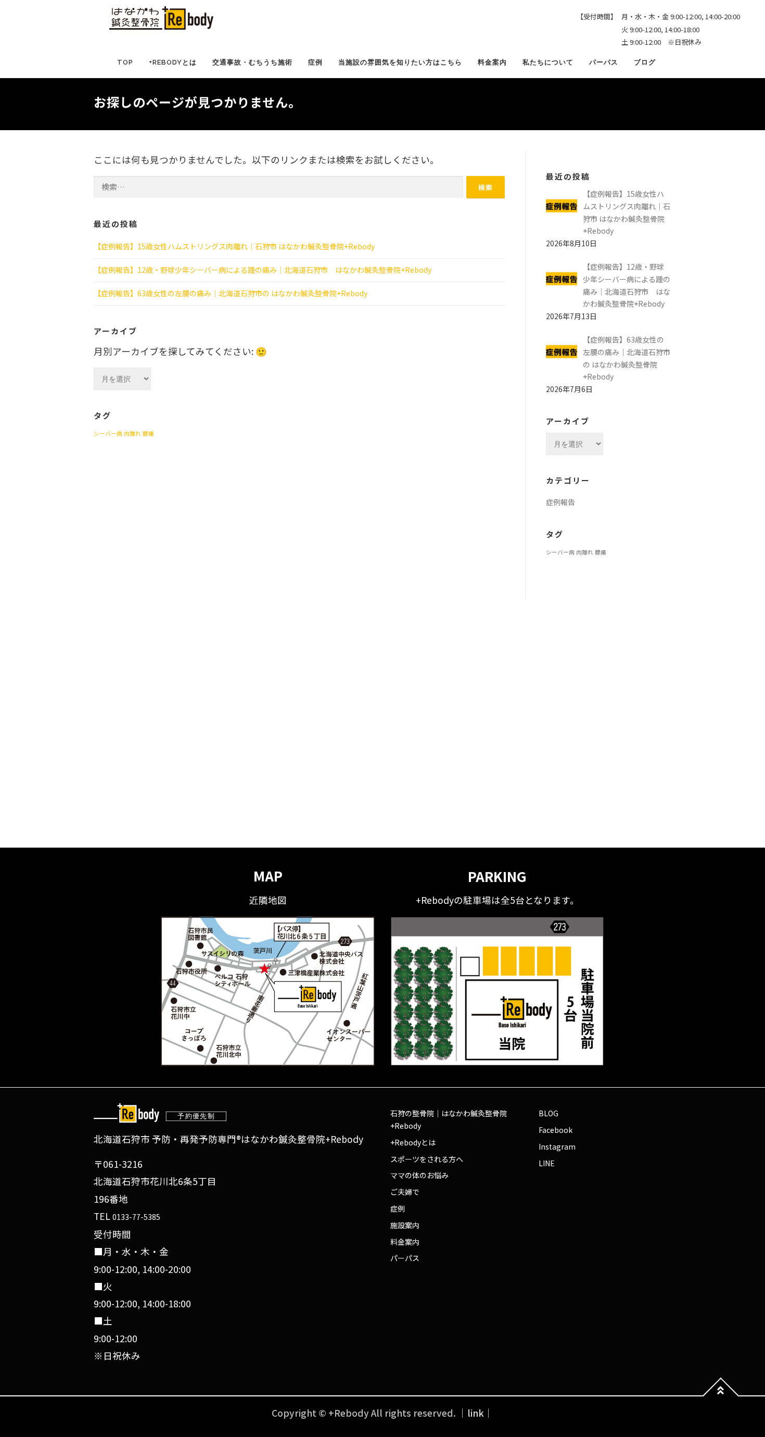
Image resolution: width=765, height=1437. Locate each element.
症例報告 (560, 502)
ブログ (645, 62)
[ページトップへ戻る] (721, 1396)
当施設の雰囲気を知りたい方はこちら (400, 62)
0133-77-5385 (136, 1217)
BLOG (548, 1113)
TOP (125, 62)
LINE (547, 1163)
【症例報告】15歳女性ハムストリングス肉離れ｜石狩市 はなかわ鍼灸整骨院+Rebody (234, 246)
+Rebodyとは (173, 62)
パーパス (603, 62)
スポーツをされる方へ (426, 1159)
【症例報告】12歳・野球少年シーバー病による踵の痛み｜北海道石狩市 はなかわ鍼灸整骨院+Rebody (262, 269)
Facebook (555, 1130)
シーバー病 (108, 433)
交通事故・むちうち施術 (252, 62)
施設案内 (404, 1225)
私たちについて (547, 62)
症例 (315, 62)
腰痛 (148, 433)
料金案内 (492, 62)
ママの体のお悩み (419, 1175)
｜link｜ (475, 1412)
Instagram (557, 1146)
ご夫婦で (404, 1192)
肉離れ (132, 433)
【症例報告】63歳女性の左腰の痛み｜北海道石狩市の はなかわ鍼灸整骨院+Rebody (230, 293)
